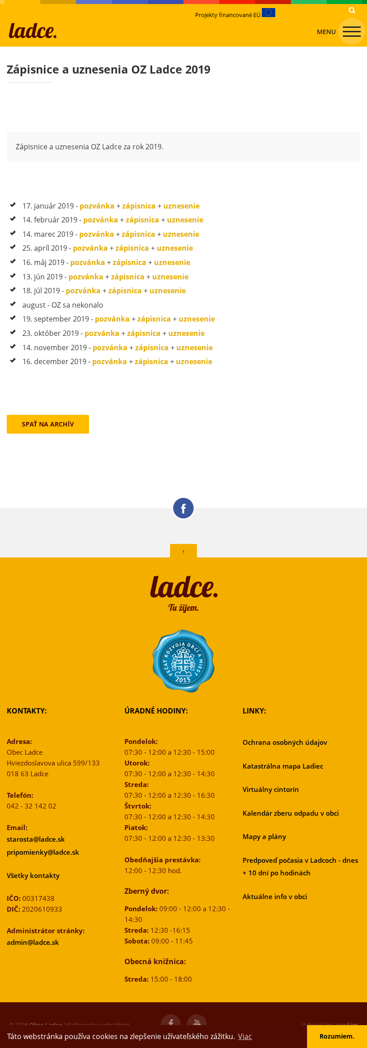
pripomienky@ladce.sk (43, 852)
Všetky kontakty (33, 875)
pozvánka (97, 206)
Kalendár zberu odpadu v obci (291, 813)
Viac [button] (245, 1036)
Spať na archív (48, 424)
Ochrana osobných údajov (285, 742)
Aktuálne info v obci (275, 896)
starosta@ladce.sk (36, 839)
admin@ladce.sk (33, 942)
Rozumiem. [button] (337, 1036)
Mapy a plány (264, 836)
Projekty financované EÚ (228, 15)
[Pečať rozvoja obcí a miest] (183, 661)
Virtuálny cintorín (271, 789)
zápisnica (139, 206)
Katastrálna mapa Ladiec (283, 765)
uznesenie (181, 206)
